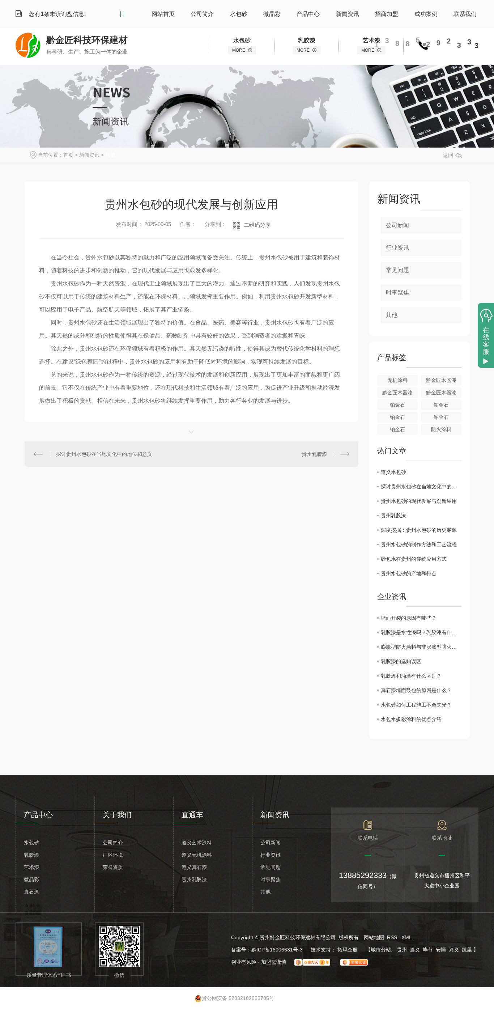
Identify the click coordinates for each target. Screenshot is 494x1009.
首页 (68, 155)
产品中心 (308, 14)
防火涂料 (441, 429)
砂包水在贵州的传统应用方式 (414, 559)
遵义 (415, 950)
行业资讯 (397, 248)
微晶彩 (272, 14)
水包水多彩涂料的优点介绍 (411, 719)
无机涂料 (397, 380)
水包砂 (238, 14)
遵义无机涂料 (197, 855)
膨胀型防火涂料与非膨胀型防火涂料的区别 (421, 647)
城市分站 (381, 950)
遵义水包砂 (393, 472)
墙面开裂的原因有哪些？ (408, 618)
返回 (448, 155)
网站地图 (374, 937)
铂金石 (397, 405)
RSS (393, 937)
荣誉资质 (113, 867)
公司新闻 (397, 225)
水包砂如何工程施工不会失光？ (416, 705)
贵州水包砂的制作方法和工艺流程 (419, 544)
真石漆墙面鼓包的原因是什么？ (416, 690)
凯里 (467, 950)
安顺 (441, 950)
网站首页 (163, 14)
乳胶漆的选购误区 (401, 661)
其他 (110, 155)
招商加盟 (386, 14)
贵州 (402, 950)
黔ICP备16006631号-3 (277, 950)
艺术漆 (31, 867)
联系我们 (465, 14)
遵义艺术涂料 (197, 842)
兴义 (454, 950)
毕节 (428, 950)
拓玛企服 (348, 950)
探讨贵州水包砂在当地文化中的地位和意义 (104, 454)
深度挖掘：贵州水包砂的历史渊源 (419, 530)
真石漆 (31, 892)
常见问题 (397, 270)
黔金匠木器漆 (441, 380)
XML (406, 937)
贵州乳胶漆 (314, 454)
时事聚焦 (397, 292)
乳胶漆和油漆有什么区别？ (411, 676)
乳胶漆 (31, 855)
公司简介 (202, 14)
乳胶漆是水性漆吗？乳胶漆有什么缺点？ (421, 632)
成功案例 (426, 14)
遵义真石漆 (194, 867)
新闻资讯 (347, 14)
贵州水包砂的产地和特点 (408, 573)
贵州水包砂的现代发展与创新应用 (419, 501)
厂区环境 (113, 855)
